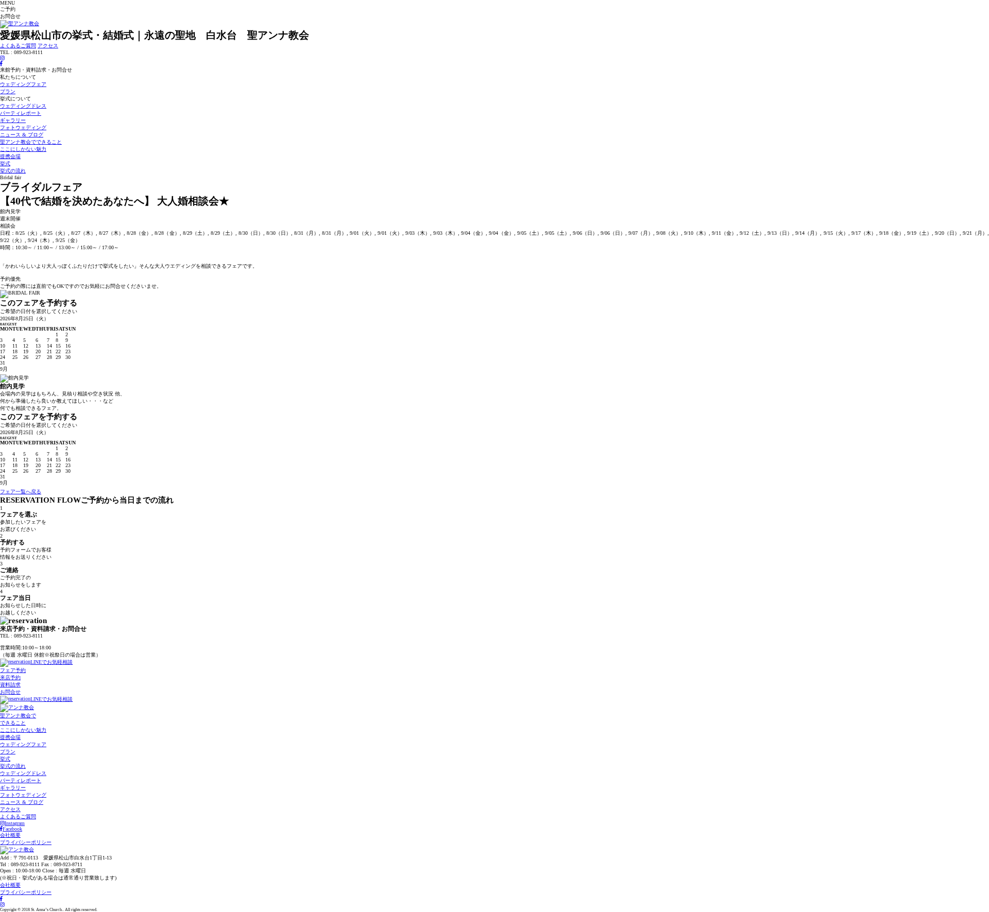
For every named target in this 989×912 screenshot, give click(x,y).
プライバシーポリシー (26, 842)
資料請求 (10, 684)
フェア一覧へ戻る (20, 491)
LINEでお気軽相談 (51, 662)
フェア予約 (13, 670)
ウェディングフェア (23, 84)
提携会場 (10, 156)
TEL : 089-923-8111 (21, 641)
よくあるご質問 (18, 45)
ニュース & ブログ (21, 134)
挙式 (5, 163)
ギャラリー (13, 120)
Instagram (15, 823)
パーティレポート (20, 113)
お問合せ (10, 692)
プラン (7, 91)
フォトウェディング (23, 127)
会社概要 (10, 835)
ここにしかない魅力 (23, 149)
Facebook (12, 829)
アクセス (48, 45)
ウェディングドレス (23, 106)
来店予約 (10, 677)
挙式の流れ (13, 171)
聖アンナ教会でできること (31, 142)
